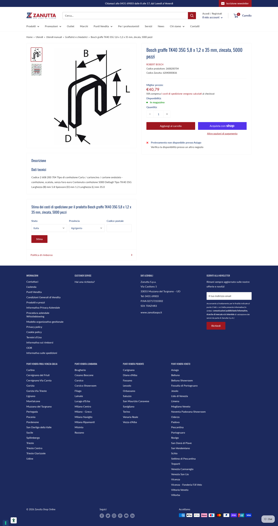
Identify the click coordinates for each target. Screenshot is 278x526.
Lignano (30, 395)
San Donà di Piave (181, 442)
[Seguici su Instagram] (114, 515)
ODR (29, 347)
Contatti (194, 26)
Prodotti (31, 26)
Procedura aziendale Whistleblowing (37, 314)
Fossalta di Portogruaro (184, 385)
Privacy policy (34, 326)
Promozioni (51, 26)
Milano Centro (83, 406)
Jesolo (174, 390)
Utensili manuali (54, 37)
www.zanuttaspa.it (151, 312)
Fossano (127, 380)
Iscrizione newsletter (237, 3)
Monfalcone (33, 401)
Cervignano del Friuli (38, 375)
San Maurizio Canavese (136, 401)
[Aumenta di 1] (167, 114)
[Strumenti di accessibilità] (14, 520)
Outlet (70, 26)
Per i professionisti (128, 26)
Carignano (128, 369)
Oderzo (175, 416)
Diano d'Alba (130, 375)
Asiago (175, 369)
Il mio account (211, 17)
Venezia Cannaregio (182, 469)
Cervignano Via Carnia (38, 380)
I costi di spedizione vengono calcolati (181, 93)
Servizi (148, 26)
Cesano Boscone (84, 375)
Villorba (175, 494)
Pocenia (30, 416)
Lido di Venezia (179, 395)
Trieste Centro (34, 448)
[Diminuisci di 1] (150, 114)
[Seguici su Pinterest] (120, 515)
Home (29, 37)
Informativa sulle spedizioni (41, 352)
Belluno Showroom (182, 380)
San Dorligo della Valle (38, 427)
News (161, 26)
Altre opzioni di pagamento (222, 133)
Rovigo (175, 437)
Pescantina (177, 427)
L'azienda (31, 286)
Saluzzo (127, 395)
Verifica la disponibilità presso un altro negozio (177, 146)
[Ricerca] (192, 15)
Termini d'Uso (34, 337)
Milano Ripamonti (85, 422)
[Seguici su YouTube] (126, 515)
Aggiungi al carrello (171, 125)
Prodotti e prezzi (35, 302)
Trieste (30, 442)
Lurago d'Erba (82, 401)
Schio (174, 453)
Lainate (79, 395)
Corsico (79, 380)
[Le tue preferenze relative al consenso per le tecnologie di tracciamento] (6, 523)
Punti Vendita (101, 26)
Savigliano (128, 406)
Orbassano (129, 390)
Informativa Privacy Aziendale (43, 307)
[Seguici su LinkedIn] (132, 515)
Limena (175, 401)
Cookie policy (34, 331)
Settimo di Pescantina (183, 458)
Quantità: (151, 107)
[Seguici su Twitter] (108, 515)
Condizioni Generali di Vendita (43, 297)
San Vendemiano (180, 448)
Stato (34, 220)
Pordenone (32, 422)
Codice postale (115, 220)
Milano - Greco (83, 411)
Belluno (175, 375)
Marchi (84, 26)
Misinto (79, 427)
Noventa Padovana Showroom (188, 411)
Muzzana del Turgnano (39, 406)
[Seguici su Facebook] (102, 515)
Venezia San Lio (180, 474)
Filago (78, 390)
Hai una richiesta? (85, 281)
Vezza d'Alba (130, 422)
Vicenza (175, 479)
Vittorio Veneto (179, 489)
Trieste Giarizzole (36, 453)
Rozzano (79, 432)
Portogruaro (178, 432)
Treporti (175, 463)
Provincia (74, 220)
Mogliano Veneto (180, 406)
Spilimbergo (33, 437)
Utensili (39, 37)
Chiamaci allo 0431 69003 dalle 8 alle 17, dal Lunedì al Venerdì (139, 3)
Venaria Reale (130, 416)
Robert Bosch (154, 64)
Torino (126, 411)
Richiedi (216, 325)
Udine (29, 458)
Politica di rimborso (42, 254)
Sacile (29, 432)
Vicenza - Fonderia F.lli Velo (186, 484)
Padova (175, 422)
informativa (239, 307)
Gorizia (30, 385)
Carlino (30, 369)
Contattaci (32, 281)
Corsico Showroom (85, 385)
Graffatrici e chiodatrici (76, 37)
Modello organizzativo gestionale (44, 321)
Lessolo (127, 385)
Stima (39, 238)
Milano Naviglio (83, 416)
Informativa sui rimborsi (39, 342)
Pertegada (32, 411)
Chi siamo (175, 26)
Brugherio (80, 369)
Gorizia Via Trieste (36, 390)
